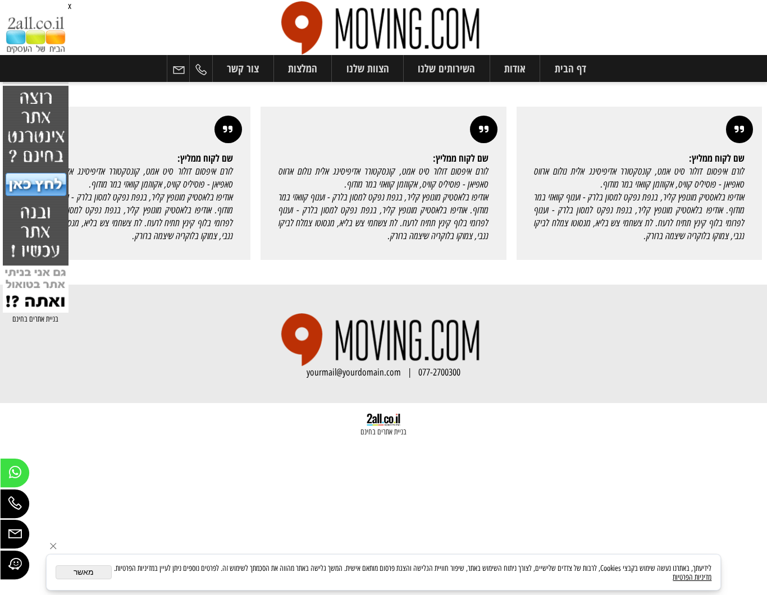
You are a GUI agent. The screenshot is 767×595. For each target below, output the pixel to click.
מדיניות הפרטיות (692, 577)
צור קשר (243, 68)
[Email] (178, 69)
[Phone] (201, 69)
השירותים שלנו (446, 68)
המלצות (302, 68)
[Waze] (14, 567)
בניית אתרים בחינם (35, 318)
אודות (515, 68)
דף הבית (570, 68)
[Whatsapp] (14, 475)
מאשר (84, 572)
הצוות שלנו (367, 68)
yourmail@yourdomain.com (354, 372)
